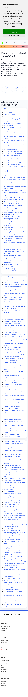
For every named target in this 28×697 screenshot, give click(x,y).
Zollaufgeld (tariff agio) (10, 489)
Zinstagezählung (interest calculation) (14, 460)
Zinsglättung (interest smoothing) (12, 351)
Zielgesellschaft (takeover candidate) (13, 277)
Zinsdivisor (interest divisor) (11, 317)
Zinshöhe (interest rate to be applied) (14, 354)
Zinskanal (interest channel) (11, 364)
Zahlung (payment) (9, 125)
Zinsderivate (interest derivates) (12, 314)
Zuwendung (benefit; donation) (12, 522)
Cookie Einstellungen (7, 647)
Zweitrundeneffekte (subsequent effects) (14, 587)
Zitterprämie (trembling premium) (13, 487)
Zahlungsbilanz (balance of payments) (14, 144)
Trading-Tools (5, 628)
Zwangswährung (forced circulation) (13, 537)
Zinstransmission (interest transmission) (14, 472)
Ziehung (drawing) (9, 266)
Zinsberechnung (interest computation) (14, 306)
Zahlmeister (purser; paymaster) (12, 123)
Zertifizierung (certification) (11, 258)
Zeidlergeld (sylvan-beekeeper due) (13, 207)
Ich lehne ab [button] (14, 32)
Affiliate (3, 630)
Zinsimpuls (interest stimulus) (11, 356)
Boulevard (4, 669)
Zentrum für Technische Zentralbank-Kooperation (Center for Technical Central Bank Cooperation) (15, 251)
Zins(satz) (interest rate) (10, 388)
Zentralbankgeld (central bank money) (14, 231)
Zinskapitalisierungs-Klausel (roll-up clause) (15, 365)
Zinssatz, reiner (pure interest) (12, 406)
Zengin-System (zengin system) (12, 216)
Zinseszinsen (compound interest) (13, 336)
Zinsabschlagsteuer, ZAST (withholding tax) (15, 284)
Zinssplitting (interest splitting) (12, 434)
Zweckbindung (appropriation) (12, 539)
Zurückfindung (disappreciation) (12, 504)
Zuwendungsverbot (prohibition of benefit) (15, 524)
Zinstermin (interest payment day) (13, 467)
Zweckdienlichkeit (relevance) (12, 545)
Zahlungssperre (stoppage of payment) (14, 166)
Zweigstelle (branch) (9, 580)
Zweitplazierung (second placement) (13, 585)
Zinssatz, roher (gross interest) (12, 408)
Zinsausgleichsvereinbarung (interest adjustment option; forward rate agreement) (13, 299)
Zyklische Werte (8, 112)
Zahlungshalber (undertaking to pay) (13, 151)
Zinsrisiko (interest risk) (10, 386)
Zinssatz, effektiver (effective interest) (14, 390)
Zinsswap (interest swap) (10, 458)
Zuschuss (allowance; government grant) (14, 508)
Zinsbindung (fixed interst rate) (12, 308)
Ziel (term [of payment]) (10, 268)
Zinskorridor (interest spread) (11, 375)
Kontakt (3, 683)
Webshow (6, 649)
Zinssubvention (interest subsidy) (12, 456)
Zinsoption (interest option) (11, 377)
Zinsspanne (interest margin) (11, 428)
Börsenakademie (5, 626)
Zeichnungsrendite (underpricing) (13, 205)
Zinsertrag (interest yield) (10, 332)
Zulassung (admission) (9, 495)
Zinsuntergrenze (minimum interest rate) (14, 480)
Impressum (4, 685)
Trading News (5, 660)
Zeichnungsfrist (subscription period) (13, 203)
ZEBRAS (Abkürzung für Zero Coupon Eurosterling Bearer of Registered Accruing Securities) (15, 192)
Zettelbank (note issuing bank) (12, 264)
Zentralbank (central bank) (11, 218)
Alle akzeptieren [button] (14, 29)
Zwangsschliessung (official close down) (14, 532)
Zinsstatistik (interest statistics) (12, 436)
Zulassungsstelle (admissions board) (13, 500)
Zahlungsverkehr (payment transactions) (14, 177)
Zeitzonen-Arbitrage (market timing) (13, 212)
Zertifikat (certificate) (9, 257)
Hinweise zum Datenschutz (8, 644)
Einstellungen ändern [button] (14, 35)
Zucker (5, 116)
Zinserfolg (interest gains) (10, 330)
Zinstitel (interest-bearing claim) (12, 471)
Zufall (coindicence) (9, 491)
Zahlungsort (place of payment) (12, 164)
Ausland (3, 671)
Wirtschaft (4, 664)
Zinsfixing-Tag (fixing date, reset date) (14, 347)
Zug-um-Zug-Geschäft (9, 114)
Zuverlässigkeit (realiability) (11, 521)
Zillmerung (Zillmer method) (11, 282)
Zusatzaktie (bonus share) (10, 506)
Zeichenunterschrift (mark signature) (13, 199)
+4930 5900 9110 (13, 618)
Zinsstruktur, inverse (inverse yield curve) (15, 443)
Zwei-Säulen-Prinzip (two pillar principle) (14, 578)
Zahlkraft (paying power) (10, 121)
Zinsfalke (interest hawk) (10, 338)
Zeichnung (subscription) (10, 201)
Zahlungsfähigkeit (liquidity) (11, 149)
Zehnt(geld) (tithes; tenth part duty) (13, 197)
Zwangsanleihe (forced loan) (11, 526)
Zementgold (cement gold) (11, 214)
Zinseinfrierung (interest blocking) (13, 321)
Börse (2, 665)
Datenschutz (4, 642)
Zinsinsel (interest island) (10, 362)
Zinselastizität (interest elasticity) (12, 323)
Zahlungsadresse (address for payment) (14, 134)
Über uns (3, 681)
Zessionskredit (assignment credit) (13, 260)
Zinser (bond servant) (9, 328)
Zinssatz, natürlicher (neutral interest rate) (15, 402)
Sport (2, 667)
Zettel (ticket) (7, 262)
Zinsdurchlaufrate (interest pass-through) (15, 319)
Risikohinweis (5, 640)
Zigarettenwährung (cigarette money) (14, 280)
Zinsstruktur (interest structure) (12, 441)
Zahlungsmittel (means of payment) (13, 153)
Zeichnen (6, 110)
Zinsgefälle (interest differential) (12, 349)
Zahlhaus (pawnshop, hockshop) (12, 120)
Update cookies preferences (7, 696)
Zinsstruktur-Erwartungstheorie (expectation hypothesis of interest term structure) (14, 446)
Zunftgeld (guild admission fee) (12, 502)
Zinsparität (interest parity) (11, 382)
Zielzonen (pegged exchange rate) (13, 278)
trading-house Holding (7, 687)
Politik (3, 662)
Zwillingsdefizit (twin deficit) (11, 589)
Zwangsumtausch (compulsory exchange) (15, 535)
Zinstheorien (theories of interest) (12, 454)
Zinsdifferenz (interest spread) (12, 315)
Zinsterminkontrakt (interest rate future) (14, 469)
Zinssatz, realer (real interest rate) (13, 404)
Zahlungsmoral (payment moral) (12, 162)
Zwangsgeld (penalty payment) (12, 530)
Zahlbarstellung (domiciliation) (12, 118)
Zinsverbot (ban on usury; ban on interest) (15, 482)
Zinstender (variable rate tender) (12, 465)
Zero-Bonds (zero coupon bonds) (12, 255)
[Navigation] (25, 43)
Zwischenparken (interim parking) (13, 595)
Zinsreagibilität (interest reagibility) (13, 384)
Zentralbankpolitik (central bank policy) (14, 236)
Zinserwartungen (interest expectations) (14, 334)
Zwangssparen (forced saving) (12, 534)
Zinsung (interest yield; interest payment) (15, 478)
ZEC (5, 108)
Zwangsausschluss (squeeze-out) (12, 528)
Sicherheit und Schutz (7, 646)
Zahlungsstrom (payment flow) (12, 168)
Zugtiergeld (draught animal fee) (12, 493)
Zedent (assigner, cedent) (10, 195)
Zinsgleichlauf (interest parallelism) (13, 352)
